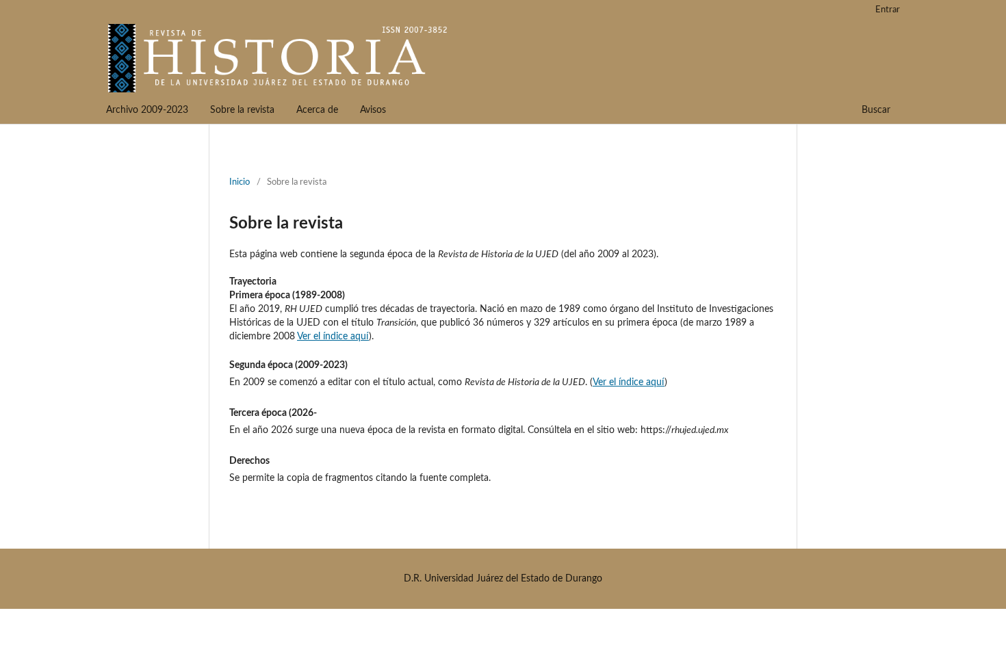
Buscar (876, 110)
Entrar (887, 9)
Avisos (373, 110)
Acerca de (317, 110)
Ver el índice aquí (333, 336)
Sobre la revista (242, 110)
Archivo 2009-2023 (147, 110)
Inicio (239, 182)
